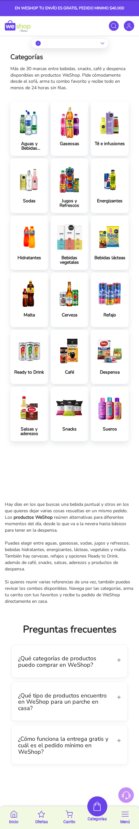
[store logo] (18, 25)
